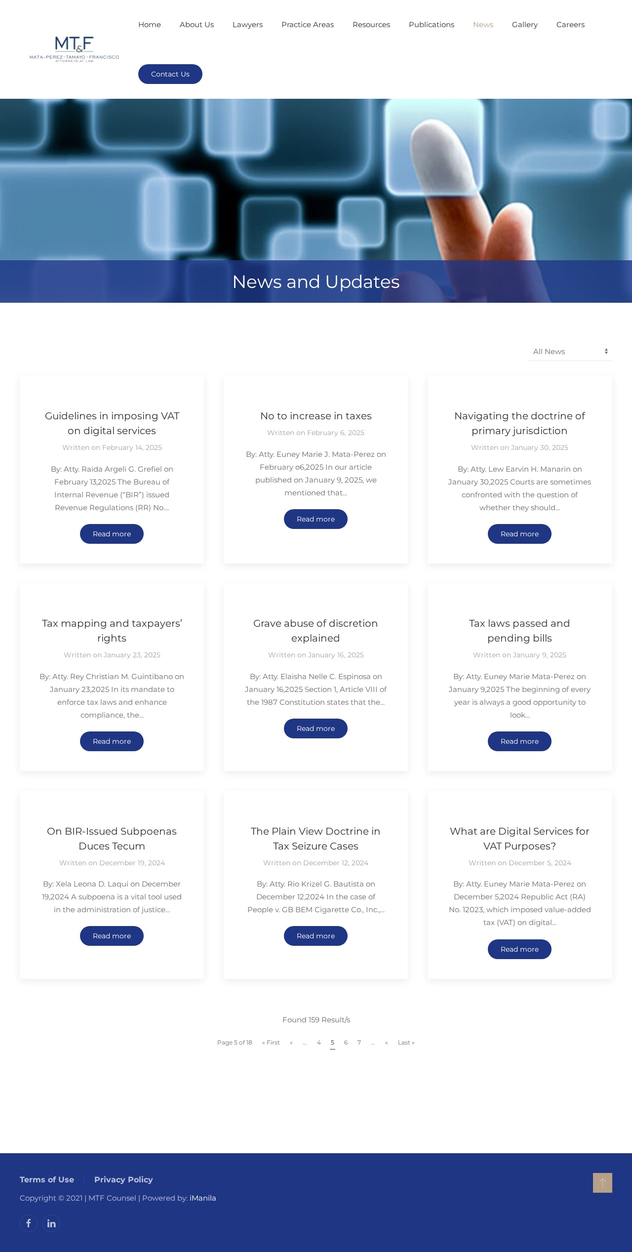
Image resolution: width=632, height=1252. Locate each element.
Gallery (525, 24)
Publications (431, 24)
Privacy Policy (123, 1179)
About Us (197, 24)
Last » (406, 1042)
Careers (570, 24)
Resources (371, 24)
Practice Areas (307, 24)
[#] (602, 1183)
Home (149, 24)
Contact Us (170, 74)
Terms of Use (47, 1179)
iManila (203, 1198)
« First (271, 1042)
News (483, 24)
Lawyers (248, 24)
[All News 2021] (570, 351)
